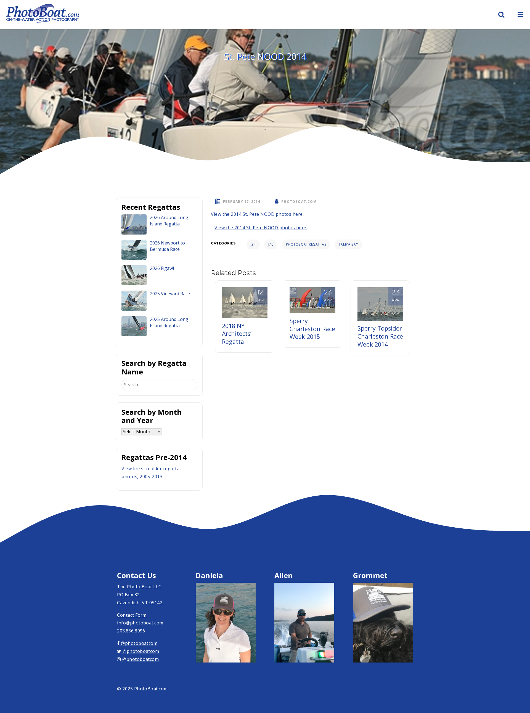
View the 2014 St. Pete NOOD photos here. (257, 214)
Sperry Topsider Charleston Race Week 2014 (380, 336)
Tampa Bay (348, 244)
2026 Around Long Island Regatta (169, 220)
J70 (270, 244)
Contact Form (132, 615)
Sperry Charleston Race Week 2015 (312, 329)
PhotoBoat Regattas (306, 244)
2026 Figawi (162, 268)
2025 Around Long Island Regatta (169, 322)
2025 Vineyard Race (170, 294)
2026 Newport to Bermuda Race (167, 246)
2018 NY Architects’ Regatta (236, 334)
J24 (253, 244)
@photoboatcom (138, 643)
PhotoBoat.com (299, 201)
